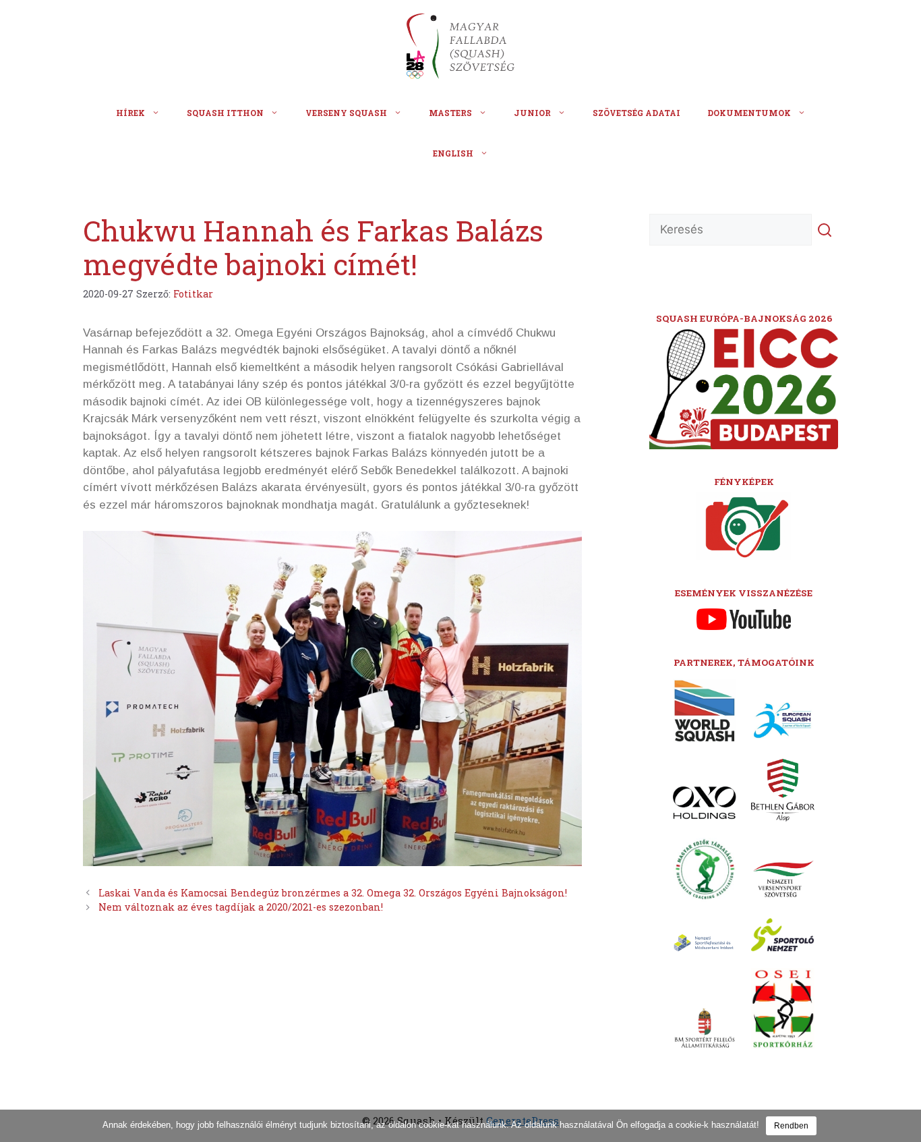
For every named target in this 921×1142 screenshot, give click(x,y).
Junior (532, 112)
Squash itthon (225, 112)
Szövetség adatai (636, 112)
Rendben (791, 1126)
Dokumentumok (749, 112)
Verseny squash (346, 112)
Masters (450, 112)
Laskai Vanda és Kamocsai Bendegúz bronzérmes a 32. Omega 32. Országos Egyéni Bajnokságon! (332, 892)
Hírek (130, 112)
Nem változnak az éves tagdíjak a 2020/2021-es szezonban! (240, 907)
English (453, 153)
